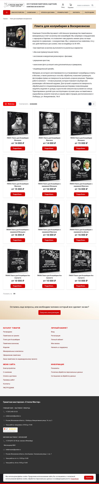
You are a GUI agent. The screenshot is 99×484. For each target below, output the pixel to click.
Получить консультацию (49, 312)
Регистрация (55, 336)
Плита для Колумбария (11, 340)
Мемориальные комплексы (13, 351)
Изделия (6, 347)
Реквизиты (55, 368)
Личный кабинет (57, 340)
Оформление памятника (12, 355)
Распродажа (7, 332)
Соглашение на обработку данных (63, 376)
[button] (9, 104)
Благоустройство (9, 368)
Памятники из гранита (11, 336)
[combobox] (86, 5)
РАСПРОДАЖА (8, 388)
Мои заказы (55, 343)
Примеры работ (9, 380)
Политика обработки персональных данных (67, 372)
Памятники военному (11, 343)
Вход (53, 332)
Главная (5, 18)
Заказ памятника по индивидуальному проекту (20, 359)
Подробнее (74, 479)
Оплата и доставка (9, 376)
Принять (89, 478)
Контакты (6, 384)
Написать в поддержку (59, 347)
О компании (7, 372)
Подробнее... (18, 148)
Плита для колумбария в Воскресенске (21, 18)
